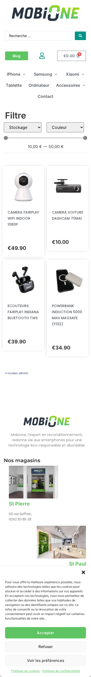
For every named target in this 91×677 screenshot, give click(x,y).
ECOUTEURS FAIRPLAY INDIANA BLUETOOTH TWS (23, 311)
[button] (83, 572)
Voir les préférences (45, 660)
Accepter (45, 632)
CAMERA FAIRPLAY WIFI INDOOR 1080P (23, 218)
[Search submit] (80, 36)
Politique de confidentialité (61, 671)
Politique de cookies (25, 671)
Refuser (45, 646)
